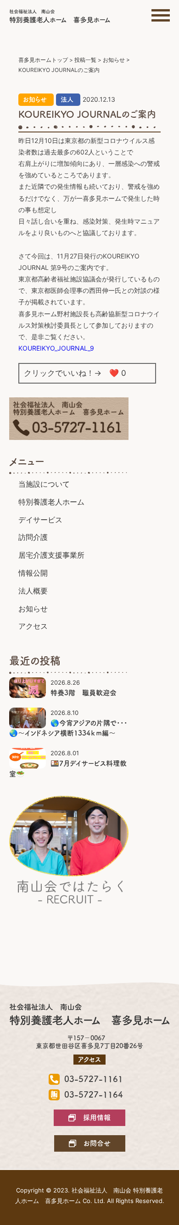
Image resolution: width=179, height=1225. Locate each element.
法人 (67, 99)
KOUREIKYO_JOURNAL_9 (56, 348)
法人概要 (33, 590)
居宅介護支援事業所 (51, 555)
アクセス (33, 626)
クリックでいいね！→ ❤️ (75, 373)
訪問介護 (33, 537)
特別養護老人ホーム (51, 501)
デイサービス (40, 519)
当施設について (44, 484)
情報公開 (33, 572)
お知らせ (35, 99)
